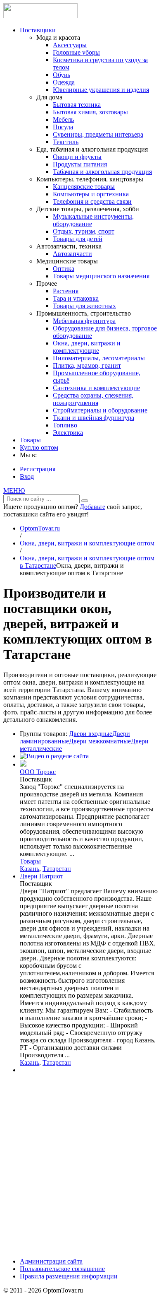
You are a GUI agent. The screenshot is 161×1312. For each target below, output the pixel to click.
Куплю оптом (39, 447)
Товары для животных (84, 305)
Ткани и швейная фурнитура (93, 417)
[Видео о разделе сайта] (54, 756)
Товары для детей (77, 238)
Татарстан (57, 868)
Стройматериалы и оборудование (100, 410)
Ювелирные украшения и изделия (101, 89)
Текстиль (65, 141)
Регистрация (37, 469)
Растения (65, 290)
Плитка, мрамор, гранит (87, 365)
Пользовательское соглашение (62, 1268)
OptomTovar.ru (40, 528)
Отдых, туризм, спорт (83, 231)
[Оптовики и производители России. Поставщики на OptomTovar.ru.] (40, 15)
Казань (29, 868)
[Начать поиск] (84, 500)
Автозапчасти (72, 253)
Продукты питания (80, 164)
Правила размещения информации (69, 1276)
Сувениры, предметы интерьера (98, 134)
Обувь (61, 74)
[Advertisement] (80, 1168)
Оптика (63, 268)
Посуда (63, 126)
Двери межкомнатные (100, 741)
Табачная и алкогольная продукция (102, 171)
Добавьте (92, 506)
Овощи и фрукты (77, 156)
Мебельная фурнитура (84, 320)
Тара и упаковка (76, 298)
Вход (27, 476)
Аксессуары (70, 44)
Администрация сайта (51, 1261)
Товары (30, 440)
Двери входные (90, 733)
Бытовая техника (77, 104)
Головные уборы (76, 52)
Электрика (68, 432)
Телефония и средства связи (92, 201)
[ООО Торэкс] (23, 764)
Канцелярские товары (84, 186)
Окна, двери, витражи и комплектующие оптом (87, 543)
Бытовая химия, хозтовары (90, 112)
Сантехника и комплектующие (96, 387)
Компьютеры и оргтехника (91, 194)
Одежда (64, 82)
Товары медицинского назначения (101, 276)
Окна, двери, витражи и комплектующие (87, 347)
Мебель (63, 119)
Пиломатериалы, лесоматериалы (99, 358)
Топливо (65, 425)
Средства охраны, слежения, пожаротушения (93, 399)
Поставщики (38, 30)
